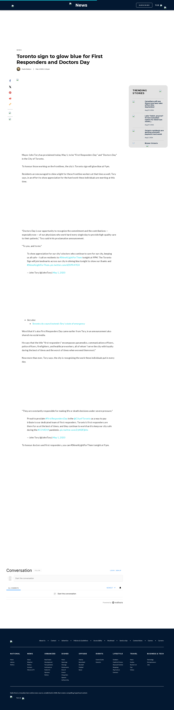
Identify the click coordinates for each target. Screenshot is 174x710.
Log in (112, 570)
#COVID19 (43, 430)
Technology (150, 659)
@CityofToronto (82, 418)
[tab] (13, 588)
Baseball (81, 664)
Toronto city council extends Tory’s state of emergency (58, 323)
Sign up (118, 570)
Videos (132, 670)
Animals (29, 667)
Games (150, 641)
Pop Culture (116, 670)
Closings (64, 664)
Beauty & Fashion (118, 664)
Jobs (148, 664)
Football (81, 667)
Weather (29, 662)
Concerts (98, 662)
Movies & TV (31, 670)
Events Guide (100, 659)
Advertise (65, 641)
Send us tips (124, 641)
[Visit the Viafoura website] (117, 602)
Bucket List (133, 664)
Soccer (80, 670)
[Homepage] (15, 641)
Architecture (48, 667)
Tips (131, 667)
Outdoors (115, 659)
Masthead (110, 641)
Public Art (47, 670)
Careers (161, 641)
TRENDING (140, 92)
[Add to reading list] (10, 119)
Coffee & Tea (65, 680)
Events (64, 672)
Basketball (82, 662)
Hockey (81, 659)
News (12, 659)
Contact (53, 641)
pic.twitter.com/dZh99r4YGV (65, 265)
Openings (64, 662)
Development (48, 662)
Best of (64, 670)
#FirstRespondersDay (56, 418)
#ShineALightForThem (70, 257)
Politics (12, 664)
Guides (132, 662)
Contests (115, 672)
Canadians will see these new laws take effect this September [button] (154, 104)
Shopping (115, 667)
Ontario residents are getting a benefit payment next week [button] (154, 132)
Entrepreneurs (151, 662)
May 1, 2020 (59, 272)
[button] (138, 104)
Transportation (48, 664)
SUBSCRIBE (144, 5)
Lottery (12, 662)
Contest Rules (138, 641)
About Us (42, 641)
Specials (64, 677)
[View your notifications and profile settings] (120, 587)
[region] (64, 586)
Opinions (47, 672)
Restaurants (65, 667)
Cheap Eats (65, 675)
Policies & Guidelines (81, 641)
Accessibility (97, 641)
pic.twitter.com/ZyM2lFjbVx (74, 430)
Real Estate (47, 659)
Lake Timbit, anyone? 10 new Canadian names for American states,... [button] (154, 118)
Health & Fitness (118, 662)
